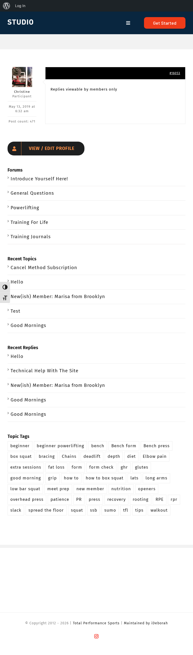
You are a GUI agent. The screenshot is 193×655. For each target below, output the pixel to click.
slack (15, 510)
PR (79, 499)
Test (15, 311)
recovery (116, 499)
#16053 (175, 73)
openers (147, 489)
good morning (25, 478)
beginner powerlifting (60, 445)
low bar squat (25, 489)
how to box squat (104, 478)
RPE (160, 499)
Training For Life (29, 222)
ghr (124, 467)
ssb (93, 510)
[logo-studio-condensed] (20, 22)
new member (90, 489)
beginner (20, 445)
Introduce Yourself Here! (39, 179)
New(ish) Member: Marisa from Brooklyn (58, 296)
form (77, 467)
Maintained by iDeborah (146, 623)
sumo (110, 510)
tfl (125, 510)
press (94, 499)
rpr (174, 499)
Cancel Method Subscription (44, 267)
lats (134, 478)
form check (101, 467)
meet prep (58, 489)
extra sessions (25, 467)
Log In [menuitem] (20, 6)
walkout (159, 510)
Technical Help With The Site (44, 371)
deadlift (92, 456)
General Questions (32, 193)
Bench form (123, 445)
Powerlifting (25, 208)
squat (77, 510)
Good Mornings (28, 325)
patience (60, 499)
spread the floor (46, 510)
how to (71, 478)
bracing (47, 456)
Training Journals (31, 236)
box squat (21, 456)
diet (131, 456)
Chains (69, 456)
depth (114, 456)
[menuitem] (6, 6)
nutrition (121, 489)
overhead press (26, 499)
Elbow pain (155, 456)
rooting (141, 499)
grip (52, 478)
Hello (17, 282)
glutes (141, 467)
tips (139, 510)
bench (97, 445)
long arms (156, 478)
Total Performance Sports (96, 623)
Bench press (156, 445)
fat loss (56, 467)
